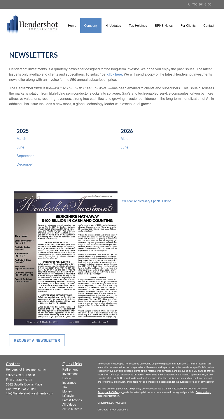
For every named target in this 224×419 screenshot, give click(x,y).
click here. (115, 74)
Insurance (69, 382)
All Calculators (72, 409)
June (20, 147)
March (21, 138)
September (25, 155)
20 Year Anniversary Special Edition (147, 201)
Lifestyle (68, 395)
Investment (70, 373)
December (25, 164)
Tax (64, 387)
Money (67, 391)
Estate (66, 378)
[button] (91, 25)
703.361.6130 (202, 4)
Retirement (70, 369)
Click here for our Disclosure (113, 409)
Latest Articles (72, 400)
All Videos (69, 404)
